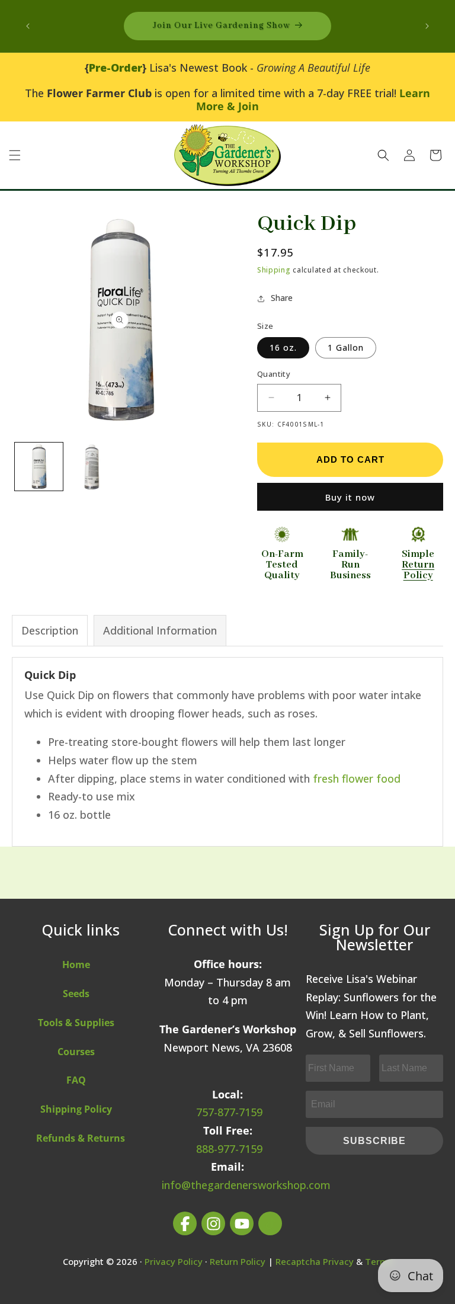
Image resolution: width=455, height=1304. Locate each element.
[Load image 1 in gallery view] (39, 467)
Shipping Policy (76, 1109)
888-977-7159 (229, 1149)
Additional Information (160, 630)
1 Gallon (346, 347)
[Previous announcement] (28, 26)
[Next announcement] (427, 26)
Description (49, 630)
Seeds (76, 993)
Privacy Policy (174, 1261)
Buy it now (350, 497)
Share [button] (282, 297)
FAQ (76, 1080)
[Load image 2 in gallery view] (93, 467)
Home (76, 964)
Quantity (273, 374)
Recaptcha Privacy (314, 1261)
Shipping (274, 270)
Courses (76, 1051)
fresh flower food (356, 778)
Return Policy (237, 1261)
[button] (15, 155)
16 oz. (283, 347)
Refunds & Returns (80, 1138)
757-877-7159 (229, 1112)
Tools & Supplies (76, 1022)
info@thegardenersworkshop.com (246, 1185)
